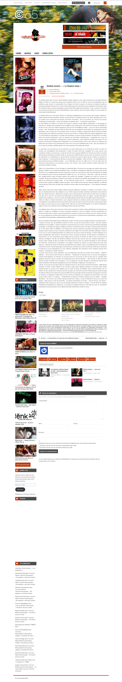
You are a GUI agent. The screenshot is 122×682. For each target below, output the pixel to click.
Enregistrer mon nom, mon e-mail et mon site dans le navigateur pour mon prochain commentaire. (67, 443)
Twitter (53, 359)
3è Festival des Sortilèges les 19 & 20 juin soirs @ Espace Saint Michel (25, 388)
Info (89, 3)
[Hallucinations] (25, 142)
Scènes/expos (47, 53)
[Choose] (25, 84)
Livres (36, 53)
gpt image (18, 624)
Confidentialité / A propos (49, 2)
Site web (41, 432)
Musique (27, 53)
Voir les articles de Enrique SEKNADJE (62, 348)
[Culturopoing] (33, 44)
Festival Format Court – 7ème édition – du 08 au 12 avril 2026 (25, 406)
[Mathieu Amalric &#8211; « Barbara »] (95, 306)
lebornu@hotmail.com (66, 332)
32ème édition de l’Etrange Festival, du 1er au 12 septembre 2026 (25, 298)
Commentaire (43, 400)
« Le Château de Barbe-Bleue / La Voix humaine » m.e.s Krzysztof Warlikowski (71, 314)
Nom (40, 423)
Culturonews (28, 2)
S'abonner (20, 489)
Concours (36, 2)
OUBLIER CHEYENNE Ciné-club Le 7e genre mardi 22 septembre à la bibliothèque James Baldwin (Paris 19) (25, 316)
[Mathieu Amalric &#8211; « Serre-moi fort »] (49, 306)
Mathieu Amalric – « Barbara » (93, 312)
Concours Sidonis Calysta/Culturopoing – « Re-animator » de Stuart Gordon (25, 575)
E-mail (75, 423)
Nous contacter (62, 2)
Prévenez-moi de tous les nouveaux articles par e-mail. (56, 447)
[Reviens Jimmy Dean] (25, 113)
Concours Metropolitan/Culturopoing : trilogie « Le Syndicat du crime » (24, 633)
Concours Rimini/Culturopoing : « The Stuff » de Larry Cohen (25, 612)
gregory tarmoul (20, 617)
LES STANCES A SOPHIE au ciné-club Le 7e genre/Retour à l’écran (25, 370)
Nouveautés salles (55, 91)
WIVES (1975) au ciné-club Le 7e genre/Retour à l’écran (24, 459)
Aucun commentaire (44, 96)
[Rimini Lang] (25, 246)
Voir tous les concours (84, 47)
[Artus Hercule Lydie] (25, 229)
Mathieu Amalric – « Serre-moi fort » (49, 312)
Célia (16, 568)
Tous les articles (18, 2)
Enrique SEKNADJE (54, 89)
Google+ (63, 359)
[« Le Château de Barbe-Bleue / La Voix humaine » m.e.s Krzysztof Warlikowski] (72, 306)
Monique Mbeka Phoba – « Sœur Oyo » (95, 338)
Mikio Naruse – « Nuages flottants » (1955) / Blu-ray (25, 441)
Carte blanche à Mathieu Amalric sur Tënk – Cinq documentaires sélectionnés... (60, 371)
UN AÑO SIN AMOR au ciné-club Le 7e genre (25, 352)
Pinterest (83, 359)
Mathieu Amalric (64, 93)
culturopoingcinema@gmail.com (92, 332)
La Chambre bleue (78, 93)
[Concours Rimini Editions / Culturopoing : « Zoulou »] (84, 28)
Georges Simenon (54, 93)
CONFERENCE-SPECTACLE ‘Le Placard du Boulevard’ (25, 335)
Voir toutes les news (22, 464)
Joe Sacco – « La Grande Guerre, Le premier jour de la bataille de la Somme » (60, 338)
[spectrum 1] (25, 275)
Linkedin (73, 359)
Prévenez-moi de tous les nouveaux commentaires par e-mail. (58, 445)
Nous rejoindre (79, 3)
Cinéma (18, 53)
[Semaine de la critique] (61, 14)
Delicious (92, 359)
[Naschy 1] (25, 200)
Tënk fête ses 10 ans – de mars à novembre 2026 (24, 423)
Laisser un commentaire (58, 96)
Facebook (44, 359)
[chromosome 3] (25, 171)
